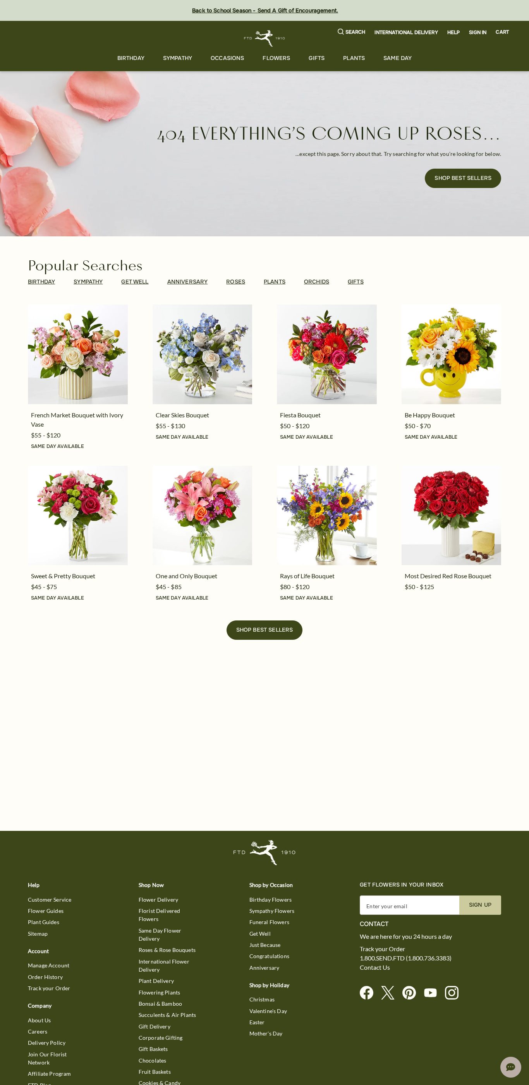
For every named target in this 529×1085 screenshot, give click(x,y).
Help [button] (453, 32)
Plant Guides (43, 922)
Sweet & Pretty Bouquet (63, 575)
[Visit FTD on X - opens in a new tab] (391, 993)
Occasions (227, 58)
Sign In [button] (477, 32)
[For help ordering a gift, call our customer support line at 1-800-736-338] (264, 38)
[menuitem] (131, 58)
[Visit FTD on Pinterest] (412, 993)
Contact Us (375, 967)
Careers (37, 1031)
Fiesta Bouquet (300, 415)
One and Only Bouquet (186, 575)
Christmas (262, 999)
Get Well (260, 933)
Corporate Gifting (161, 1037)
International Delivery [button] (406, 32)
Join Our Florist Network (47, 1058)
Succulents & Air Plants (167, 1015)
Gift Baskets (153, 1049)
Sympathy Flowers (271, 910)
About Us (39, 1020)
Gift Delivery (154, 1026)
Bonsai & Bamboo (160, 1003)
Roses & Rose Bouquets (167, 950)
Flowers (276, 58)
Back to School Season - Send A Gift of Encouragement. (265, 10)
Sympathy (177, 58)
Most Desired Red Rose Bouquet (448, 575)
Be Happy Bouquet (430, 415)
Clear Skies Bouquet (182, 415)
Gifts (317, 58)
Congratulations (269, 956)
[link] (78, 354)
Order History (45, 977)
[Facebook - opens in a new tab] (370, 993)
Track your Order (49, 988)
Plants (354, 58)
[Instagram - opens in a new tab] (455, 993)
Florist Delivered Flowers (159, 914)
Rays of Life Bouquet (307, 575)
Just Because (265, 944)
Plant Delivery (156, 980)
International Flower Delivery (164, 965)
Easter (257, 1022)
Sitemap (38, 933)
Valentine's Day (268, 1011)
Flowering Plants (159, 992)
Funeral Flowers (269, 922)
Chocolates (153, 1060)
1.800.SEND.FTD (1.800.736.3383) (406, 958)
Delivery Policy (46, 1042)
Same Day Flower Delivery (160, 934)
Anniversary (264, 967)
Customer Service (49, 899)
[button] (352, 32)
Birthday (130, 58)
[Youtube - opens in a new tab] (433, 993)
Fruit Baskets (155, 1071)
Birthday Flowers (270, 899)
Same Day (397, 58)
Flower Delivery (158, 899)
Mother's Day (266, 1033)
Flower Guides (46, 910)
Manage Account (48, 965)
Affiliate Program (49, 1073)
